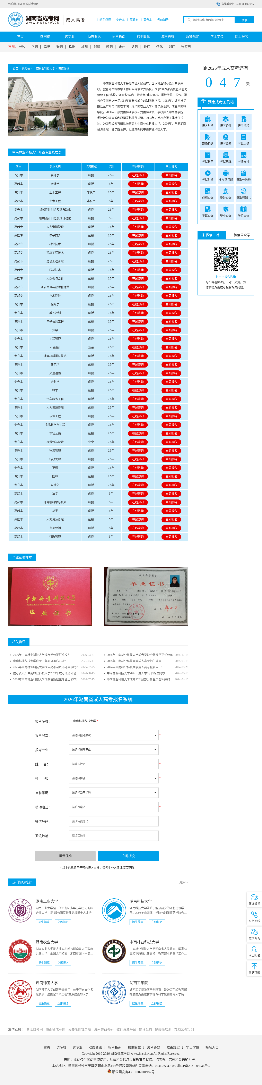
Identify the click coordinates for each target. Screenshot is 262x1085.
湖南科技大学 (141, 901)
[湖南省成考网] (46, 25)
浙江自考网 (34, 1029)
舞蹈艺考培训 (184, 1029)
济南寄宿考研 (104, 1029)
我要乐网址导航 (79, 1029)
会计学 (55, 175)
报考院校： (43, 721)
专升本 (120, 19)
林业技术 (55, 244)
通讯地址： (43, 836)
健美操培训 (163, 1029)
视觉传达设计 (55, 442)
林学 (55, 390)
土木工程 (55, 192)
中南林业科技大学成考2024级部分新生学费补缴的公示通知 (144, 679)
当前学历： (43, 793)
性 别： (42, 778)
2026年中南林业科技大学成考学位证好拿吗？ (41, 654)
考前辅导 (163, 19)
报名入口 (212, 1047)
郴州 (84, 47)
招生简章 (143, 36)
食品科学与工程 (55, 424)
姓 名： (42, 764)
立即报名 (171, 175)
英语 (55, 467)
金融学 (55, 381)
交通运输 (55, 373)
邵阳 (109, 47)
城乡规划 (55, 312)
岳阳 (34, 47)
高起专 (134, 19)
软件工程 (55, 416)
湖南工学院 (139, 983)
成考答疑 (167, 36)
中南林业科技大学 (44, 68)
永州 (122, 47)
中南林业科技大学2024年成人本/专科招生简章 (136, 673)
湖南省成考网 (55, 1029)
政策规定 (192, 36)
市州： (13, 47)
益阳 (134, 47)
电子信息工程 (55, 321)
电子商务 (55, 235)
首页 (20, 36)
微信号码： (43, 821)
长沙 (22, 47)
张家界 (186, 47)
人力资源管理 (55, 226)
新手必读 (105, 19)
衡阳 (59, 47)
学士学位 (217, 36)
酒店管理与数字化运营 (55, 287)
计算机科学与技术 (55, 356)
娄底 (147, 47)
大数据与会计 (55, 278)
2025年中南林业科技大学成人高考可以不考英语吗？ (46, 667)
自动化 (55, 485)
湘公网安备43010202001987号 (133, 1072)
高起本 (18, 183)
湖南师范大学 (47, 983)
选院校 (45, 36)
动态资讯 (94, 36)
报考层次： (43, 735)
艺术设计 (55, 295)
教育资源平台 (126, 1029)
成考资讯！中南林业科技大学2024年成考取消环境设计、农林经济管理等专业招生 (64, 673)
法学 (55, 330)
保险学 (55, 304)
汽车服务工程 (55, 399)
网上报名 (241, 36)
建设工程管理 (55, 261)
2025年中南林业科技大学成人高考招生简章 (134, 661)
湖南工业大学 (47, 901)
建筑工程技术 (55, 252)
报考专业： (43, 750)
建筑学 (55, 364)
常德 (47, 47)
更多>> (183, 882)
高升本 (147, 19)
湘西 (172, 47)
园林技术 (55, 269)
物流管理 (55, 450)
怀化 (159, 47)
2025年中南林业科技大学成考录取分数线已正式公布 (140, 654)
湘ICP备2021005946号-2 (193, 1066)
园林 (55, 476)
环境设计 (55, 347)
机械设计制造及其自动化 (55, 209)
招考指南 (118, 36)
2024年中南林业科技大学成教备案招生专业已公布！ (46, 679)
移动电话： (43, 807)
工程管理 (55, 338)
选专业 (70, 36)
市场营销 (55, 433)
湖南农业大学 (47, 942)
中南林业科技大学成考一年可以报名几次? (39, 661)
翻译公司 (145, 1029)
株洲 (72, 47)
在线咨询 (138, 175)
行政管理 (55, 459)
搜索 (244, 20)
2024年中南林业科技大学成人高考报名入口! (134, 667)
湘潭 (97, 47)
